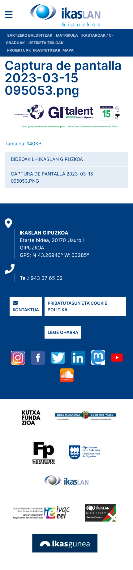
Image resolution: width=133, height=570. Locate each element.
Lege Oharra (63, 332)
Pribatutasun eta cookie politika (77, 306)
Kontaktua (26, 309)
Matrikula (67, 35)
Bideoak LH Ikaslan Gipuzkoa (47, 159)
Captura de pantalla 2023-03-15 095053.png (52, 177)
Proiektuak (19, 50)
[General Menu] (10, 16)
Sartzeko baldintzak (29, 35)
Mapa (68, 50)
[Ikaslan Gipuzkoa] (66, 15)
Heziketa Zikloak (45, 42)
